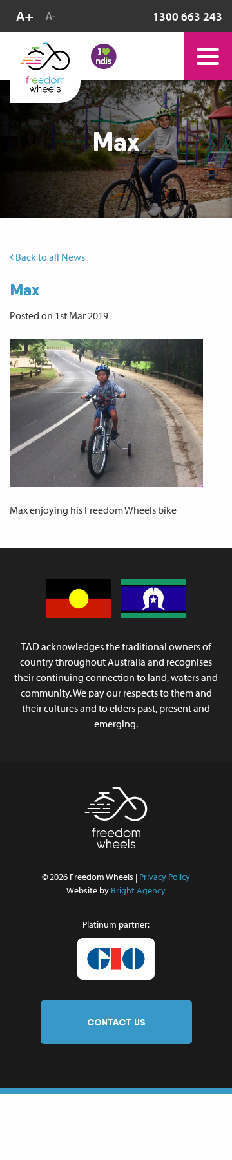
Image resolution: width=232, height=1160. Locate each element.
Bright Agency (138, 890)
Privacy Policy (164, 877)
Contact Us (116, 1022)
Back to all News (49, 256)
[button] (106, 413)
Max (24, 289)
